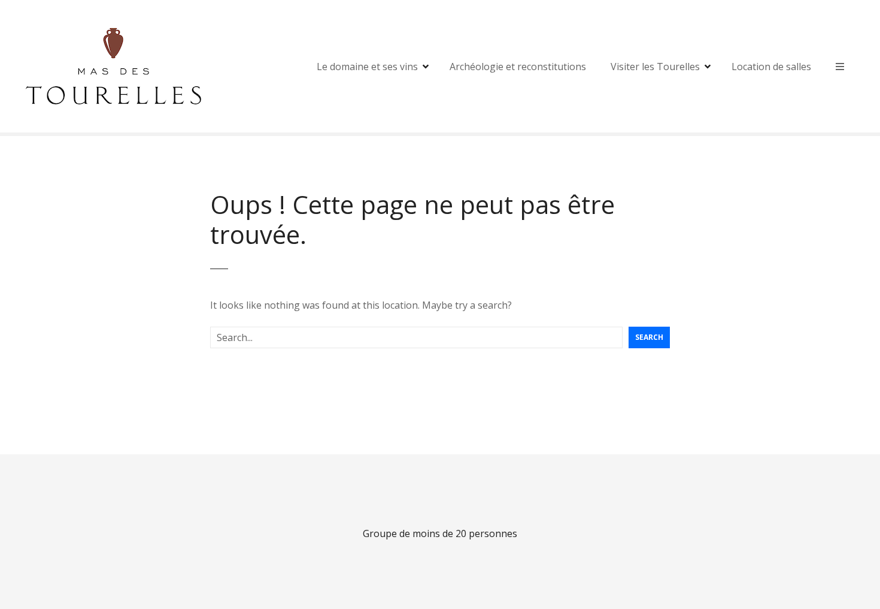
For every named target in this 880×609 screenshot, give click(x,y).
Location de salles (771, 66)
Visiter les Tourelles (655, 66)
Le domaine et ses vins (367, 66)
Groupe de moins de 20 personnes (440, 533)
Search (649, 337)
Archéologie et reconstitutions (518, 66)
